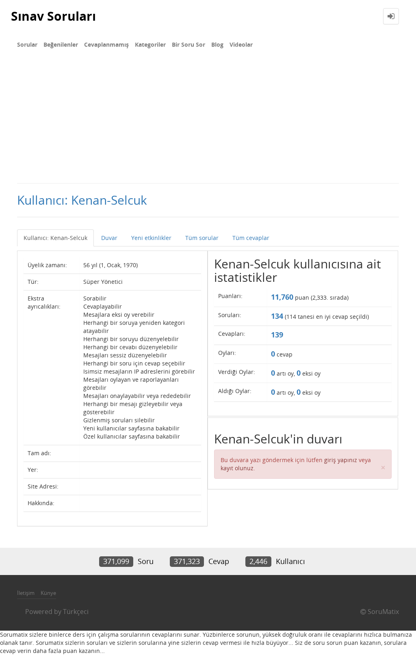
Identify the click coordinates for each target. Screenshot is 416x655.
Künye (48, 593)
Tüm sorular (202, 238)
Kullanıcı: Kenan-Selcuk (55, 238)
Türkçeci (76, 611)
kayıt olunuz (237, 468)
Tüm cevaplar (250, 238)
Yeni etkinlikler (151, 238)
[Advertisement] (208, 122)
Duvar (109, 238)
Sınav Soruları (53, 16)
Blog (217, 44)
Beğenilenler (60, 44)
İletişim (26, 593)
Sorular (27, 44)
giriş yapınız (340, 460)
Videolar (241, 44)
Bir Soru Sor (188, 44)
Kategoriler (150, 44)
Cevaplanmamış (106, 44)
